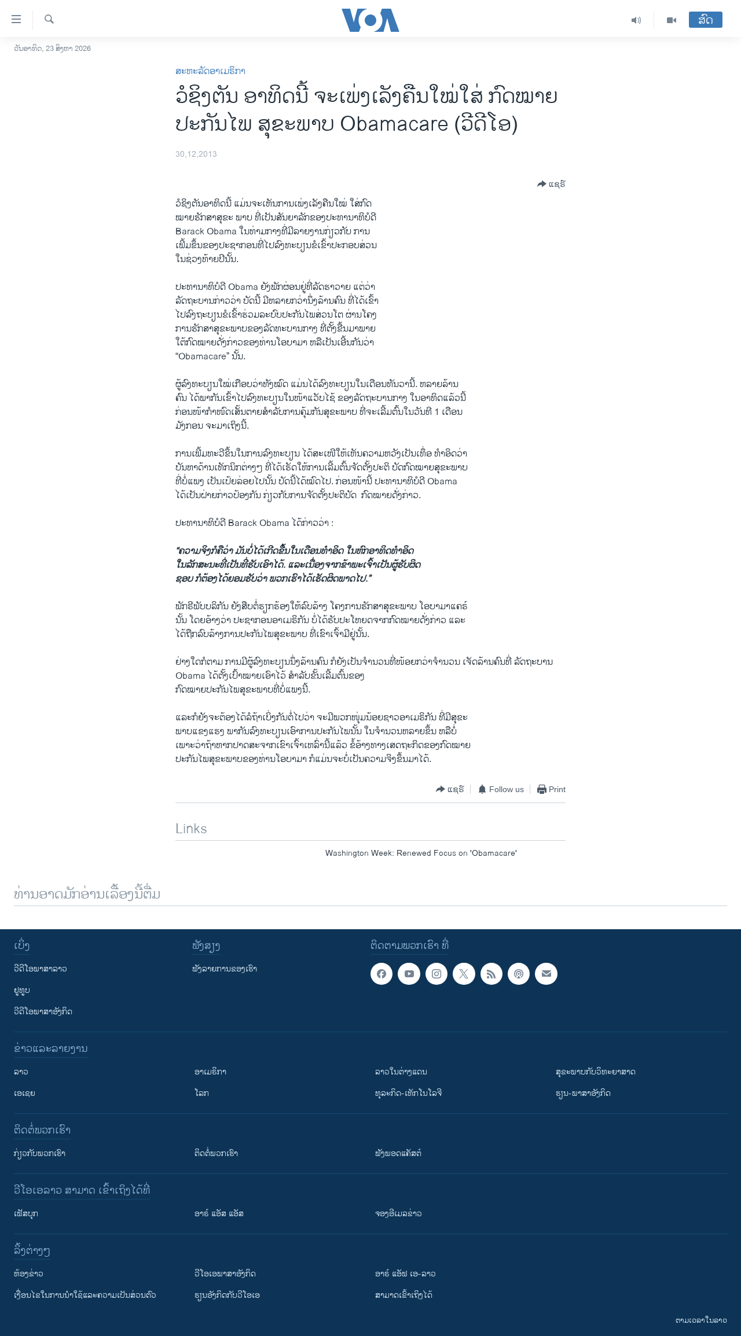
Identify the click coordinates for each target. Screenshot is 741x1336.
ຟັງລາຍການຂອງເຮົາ (224, 969)
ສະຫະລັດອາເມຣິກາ (210, 71)
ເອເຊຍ (24, 1093)
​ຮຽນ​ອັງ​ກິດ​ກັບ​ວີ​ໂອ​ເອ (227, 1295)
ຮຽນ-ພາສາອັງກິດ (583, 1093)
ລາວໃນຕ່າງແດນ (401, 1072)
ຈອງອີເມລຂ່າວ (398, 1214)
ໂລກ (202, 1093)
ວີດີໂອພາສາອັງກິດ (43, 1012)
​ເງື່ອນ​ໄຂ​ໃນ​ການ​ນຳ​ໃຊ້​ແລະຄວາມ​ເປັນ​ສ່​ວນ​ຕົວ (85, 1295)
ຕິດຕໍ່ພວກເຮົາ (216, 1153)
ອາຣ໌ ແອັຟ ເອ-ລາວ (405, 1274)
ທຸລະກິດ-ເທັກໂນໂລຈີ (408, 1093)
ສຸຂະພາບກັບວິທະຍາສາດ (596, 1072)
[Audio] (636, 20)
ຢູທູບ (22, 990)
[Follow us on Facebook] (381, 974)
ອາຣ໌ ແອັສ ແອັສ (219, 1214)
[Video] (671, 20)
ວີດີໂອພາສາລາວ (40, 969)
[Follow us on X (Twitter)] (464, 974)
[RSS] (491, 974)
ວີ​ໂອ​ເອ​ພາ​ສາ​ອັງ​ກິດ (225, 1274)
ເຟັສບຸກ (26, 1214)
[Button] (551, 184)
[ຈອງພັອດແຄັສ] (546, 974)
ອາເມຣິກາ (210, 1072)
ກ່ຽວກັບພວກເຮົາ (39, 1153)
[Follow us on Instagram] (436, 974)
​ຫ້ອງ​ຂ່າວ (28, 1274)
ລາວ (21, 1072)
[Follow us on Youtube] (409, 974)
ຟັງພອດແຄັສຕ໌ (398, 1153)
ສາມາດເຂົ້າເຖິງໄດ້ (403, 1295)
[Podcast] (519, 974)
